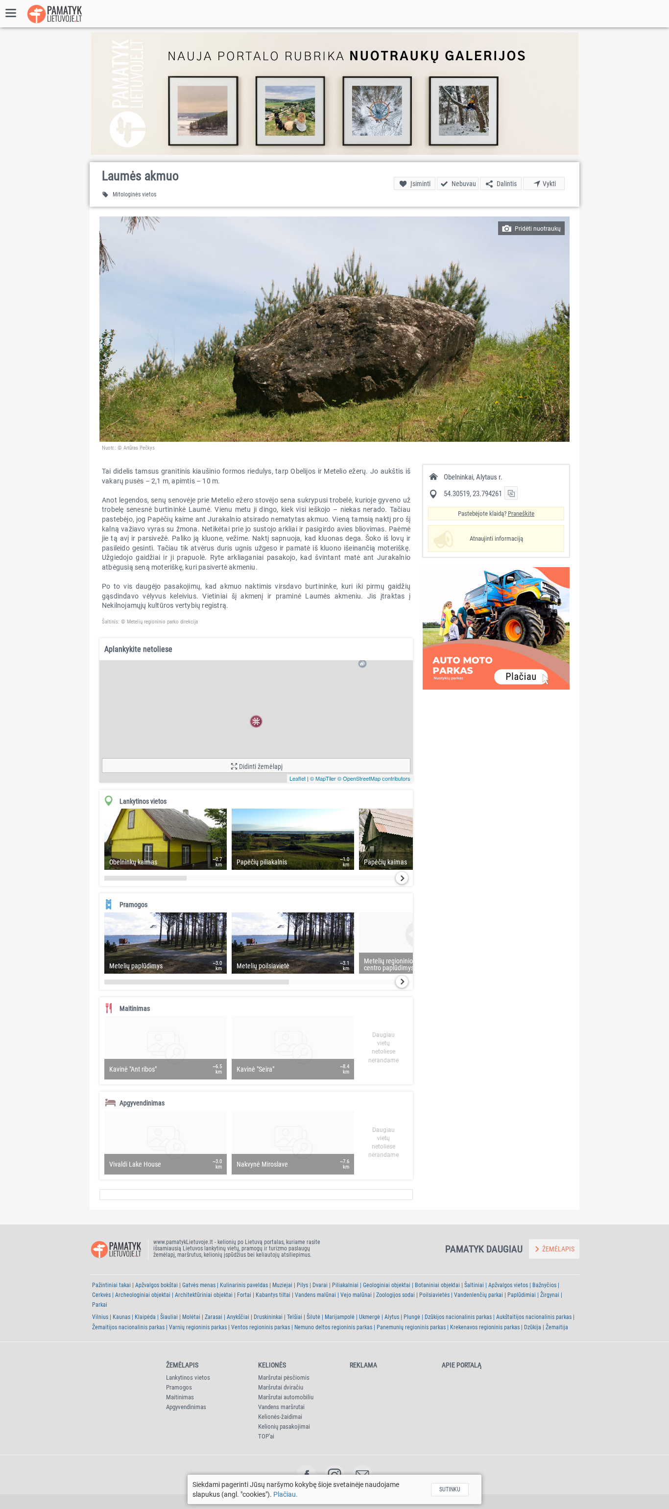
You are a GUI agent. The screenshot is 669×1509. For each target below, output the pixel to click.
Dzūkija (532, 1327)
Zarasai (213, 1317)
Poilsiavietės (434, 1295)
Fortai (244, 1295)
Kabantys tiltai (273, 1295)
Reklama (363, 1365)
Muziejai (282, 1285)
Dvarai (320, 1285)
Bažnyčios (544, 1285)
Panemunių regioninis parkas (411, 1327)
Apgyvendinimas (186, 1407)
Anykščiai (238, 1317)
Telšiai (294, 1317)
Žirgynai (549, 1295)
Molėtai (191, 1317)
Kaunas (121, 1317)
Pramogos (179, 1387)
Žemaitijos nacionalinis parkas (128, 1327)
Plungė (412, 1317)
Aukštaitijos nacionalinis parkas (534, 1317)
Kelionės (272, 1365)
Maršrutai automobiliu (285, 1397)
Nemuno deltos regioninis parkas (333, 1327)
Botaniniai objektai (437, 1285)
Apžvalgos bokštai (156, 1285)
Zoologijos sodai (395, 1295)
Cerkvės (101, 1295)
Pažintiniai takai (111, 1285)
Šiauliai (169, 1317)
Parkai (99, 1304)
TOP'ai (266, 1436)
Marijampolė (340, 1317)
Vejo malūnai (356, 1295)
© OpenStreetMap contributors (373, 778)
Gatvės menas (198, 1285)
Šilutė (313, 1317)
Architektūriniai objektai (204, 1295)
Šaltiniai (474, 1285)
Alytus (391, 1317)
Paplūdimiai (521, 1295)
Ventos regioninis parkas (260, 1327)
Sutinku (449, 1489)
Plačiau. (285, 1494)
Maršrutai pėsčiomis (284, 1377)
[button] (334, 329)
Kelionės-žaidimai (280, 1416)
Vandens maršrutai (281, 1407)
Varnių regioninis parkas (198, 1327)
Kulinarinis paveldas (244, 1285)
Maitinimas (180, 1397)
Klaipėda (145, 1317)
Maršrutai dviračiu (280, 1387)
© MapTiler (323, 778)
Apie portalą (461, 1365)
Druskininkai (268, 1317)
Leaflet (297, 778)
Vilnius (100, 1317)
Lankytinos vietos (188, 1377)
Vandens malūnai (315, 1295)
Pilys (302, 1285)
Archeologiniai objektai (142, 1295)
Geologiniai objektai (386, 1285)
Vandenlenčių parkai (478, 1295)
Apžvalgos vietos (508, 1285)
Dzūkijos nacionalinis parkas (458, 1317)
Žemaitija (557, 1327)
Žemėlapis (182, 1365)
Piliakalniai (345, 1285)
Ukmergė (369, 1317)
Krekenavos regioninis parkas (485, 1327)
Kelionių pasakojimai (284, 1426)
